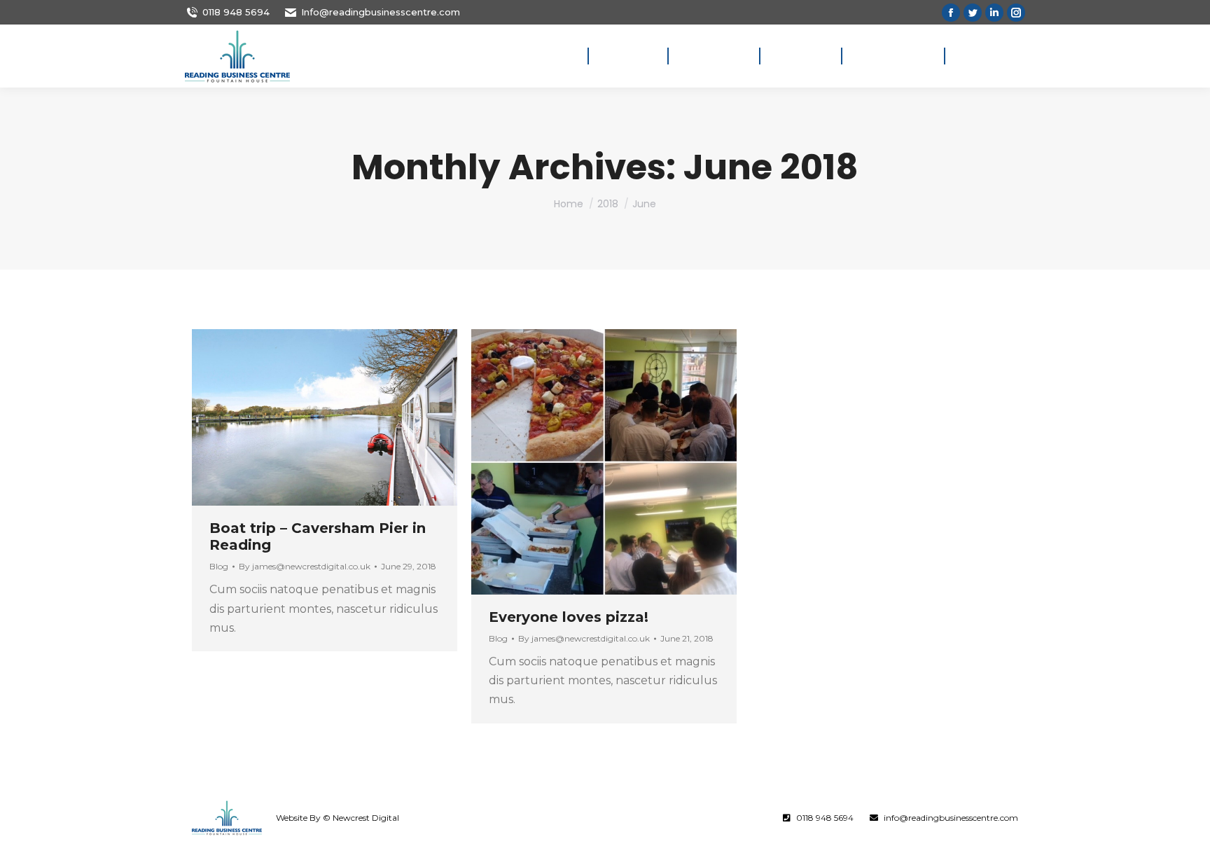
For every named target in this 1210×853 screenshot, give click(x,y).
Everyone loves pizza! (568, 617)
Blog (218, 566)
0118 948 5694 (236, 12)
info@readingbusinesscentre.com (951, 817)
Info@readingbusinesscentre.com (380, 12)
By (304, 566)
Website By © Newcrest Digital (337, 817)
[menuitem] (557, 56)
